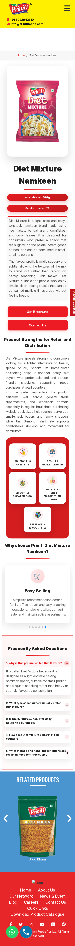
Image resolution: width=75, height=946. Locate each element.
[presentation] (5, 817)
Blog (13, 902)
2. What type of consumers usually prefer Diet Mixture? (37, 705)
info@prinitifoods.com (26, 24)
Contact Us (37, 325)
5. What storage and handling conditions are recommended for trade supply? (37, 752)
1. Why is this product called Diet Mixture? (37, 663)
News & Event (53, 896)
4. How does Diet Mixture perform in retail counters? (37, 736)
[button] (29, 627)
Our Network (21, 896)
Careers (31, 902)
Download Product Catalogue (38, 914)
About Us (46, 890)
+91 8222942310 (21, 19)
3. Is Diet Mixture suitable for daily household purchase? (37, 720)
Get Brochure (37, 312)
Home (21, 55)
